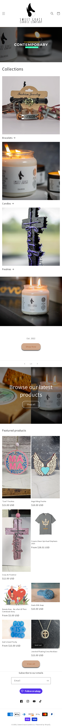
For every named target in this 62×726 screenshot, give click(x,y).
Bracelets (7, 137)
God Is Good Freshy (9, 642)
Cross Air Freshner (9, 575)
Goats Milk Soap (37, 605)
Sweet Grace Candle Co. (26, 725)
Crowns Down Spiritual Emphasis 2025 (44, 542)
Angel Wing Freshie (38, 501)
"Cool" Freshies (8, 501)
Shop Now (31, 346)
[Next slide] (37, 364)
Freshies (6, 269)
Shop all (31, 404)
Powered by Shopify (43, 725)
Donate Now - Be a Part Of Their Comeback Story (14, 610)
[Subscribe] (47, 680)
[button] (3, 13)
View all (31, 663)
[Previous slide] (24, 364)
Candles (6, 203)
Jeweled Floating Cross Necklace (44, 651)
